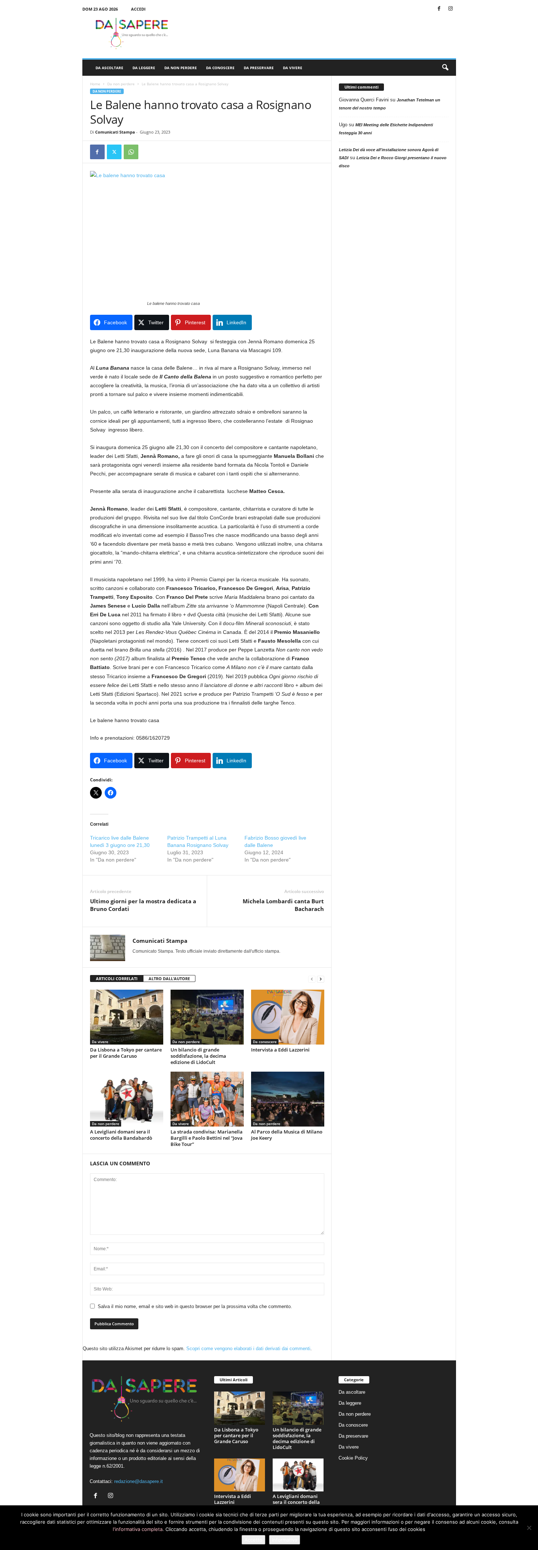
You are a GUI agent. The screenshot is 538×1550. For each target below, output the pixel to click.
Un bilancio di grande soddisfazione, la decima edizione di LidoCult (198, 1055)
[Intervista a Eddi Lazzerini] (287, 1017)
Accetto (253, 1540)
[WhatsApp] (131, 152)
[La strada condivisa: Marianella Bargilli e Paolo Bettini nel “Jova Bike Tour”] (207, 1099)
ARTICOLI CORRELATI (117, 978)
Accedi (138, 9)
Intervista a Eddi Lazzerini (280, 1049)
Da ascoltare (109, 67)
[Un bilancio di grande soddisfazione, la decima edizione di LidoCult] (207, 1017)
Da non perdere (180, 67)
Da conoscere (220, 67)
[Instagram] (450, 9)
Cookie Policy (353, 1458)
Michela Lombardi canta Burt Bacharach (283, 904)
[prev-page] (311, 979)
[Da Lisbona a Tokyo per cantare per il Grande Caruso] (126, 1017)
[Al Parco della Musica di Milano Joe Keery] (287, 1099)
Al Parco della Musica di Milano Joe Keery (286, 1134)
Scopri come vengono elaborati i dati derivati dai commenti (248, 1348)
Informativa (284, 1540)
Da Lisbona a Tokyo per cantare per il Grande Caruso (126, 1052)
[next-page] (320, 979)
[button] (445, 68)
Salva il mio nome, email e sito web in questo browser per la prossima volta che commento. (195, 1306)
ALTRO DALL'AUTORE (169, 978)
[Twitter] (114, 152)
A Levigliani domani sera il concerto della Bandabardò (121, 1134)
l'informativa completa (137, 1529)
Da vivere (292, 67)
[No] (529, 1527)
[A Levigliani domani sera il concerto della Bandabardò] (126, 1099)
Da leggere (143, 67)
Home (95, 83)
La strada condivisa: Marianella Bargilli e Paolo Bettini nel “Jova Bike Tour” (207, 1137)
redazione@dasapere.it (138, 1481)
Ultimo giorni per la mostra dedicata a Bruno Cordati (143, 904)
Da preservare (259, 67)
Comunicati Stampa (115, 132)
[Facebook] (439, 9)
